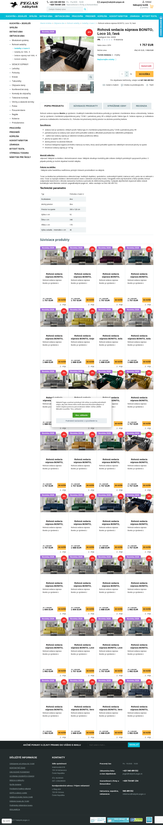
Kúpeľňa (102, 16)
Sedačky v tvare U (22, 48)
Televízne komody (20, 97)
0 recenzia (118, 39)
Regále (15, 114)
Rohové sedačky (19, 44)
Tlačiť (151, 85)
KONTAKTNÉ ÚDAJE (17, 768)
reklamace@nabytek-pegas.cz (134, 794)
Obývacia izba (62, 16)
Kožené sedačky (20, 59)
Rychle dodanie (15, 784)
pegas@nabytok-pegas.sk (112, 2)
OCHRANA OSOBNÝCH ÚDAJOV (22, 776)
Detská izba (46, 16)
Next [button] (92, 87)
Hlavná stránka (46, 23)
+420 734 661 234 (130, 780)
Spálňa (33, 16)
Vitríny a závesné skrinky (23, 102)
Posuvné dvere (18, 110)
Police (14, 106)
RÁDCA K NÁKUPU (17, 780)
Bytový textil (149, 16)
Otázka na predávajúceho (134, 85)
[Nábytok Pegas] (24, 5)
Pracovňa (77, 16)
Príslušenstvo (18, 122)
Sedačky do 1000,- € (22, 52)
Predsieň (90, 16)
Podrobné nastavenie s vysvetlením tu (81, 421)
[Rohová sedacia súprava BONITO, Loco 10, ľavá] (67, 54)
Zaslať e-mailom (112, 85)
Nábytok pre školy (20, 157)
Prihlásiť (148, 2)
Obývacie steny (18, 85)
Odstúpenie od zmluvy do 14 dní (22, 763)
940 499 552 (128, 791)
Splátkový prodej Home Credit (21, 797)
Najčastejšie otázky (105, 59)
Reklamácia (15, 809)
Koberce (15, 118)
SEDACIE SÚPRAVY (20, 64)
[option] (46, 87)
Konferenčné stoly (20, 89)
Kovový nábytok (118, 16)
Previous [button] (42, 87)
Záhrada (135, 16)
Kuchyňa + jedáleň (16, 16)
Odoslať (134, 745)
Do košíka (144, 74)
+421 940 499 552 (57, 2)
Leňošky (15, 68)
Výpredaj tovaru (19, 153)
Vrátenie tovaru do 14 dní (19, 801)
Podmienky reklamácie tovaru (21, 805)
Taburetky (16, 81)
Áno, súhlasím (81, 415)
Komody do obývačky (21, 93)
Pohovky (16, 72)
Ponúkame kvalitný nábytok (20, 788)
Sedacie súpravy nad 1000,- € (25, 55)
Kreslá (15, 77)
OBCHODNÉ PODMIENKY (20, 772)
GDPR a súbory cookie (18, 793)
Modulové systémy (20, 40)
